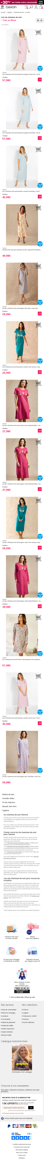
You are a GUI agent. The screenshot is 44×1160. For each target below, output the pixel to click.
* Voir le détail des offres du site (22, 997)
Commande (6, 1019)
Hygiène (5, 810)
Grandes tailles (8, 798)
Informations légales (22, 1150)
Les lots (27, 12)
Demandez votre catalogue (22, 1072)
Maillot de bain (8, 794)
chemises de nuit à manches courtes (18, 843)
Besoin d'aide (6, 1035)
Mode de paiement (8, 1022)
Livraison (5, 1016)
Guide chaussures (8, 1028)
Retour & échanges (8, 1013)
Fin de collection (8, 802)
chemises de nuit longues (14, 852)
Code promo (22, 1155)
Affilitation (22, 1158)
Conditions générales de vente (21, 1144)
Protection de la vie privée (22, 1147)
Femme (25, 1009)
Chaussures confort (30, 1016)
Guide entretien (7, 1032)
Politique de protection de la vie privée (12, 1113)
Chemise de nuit (19, 12)
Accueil (3, 12)
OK (31, 1108)
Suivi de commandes (9, 1009)
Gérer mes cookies (21, 1152)
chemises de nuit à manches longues (18, 846)
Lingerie (9, 12)
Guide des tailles (7, 1025)
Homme (26, 1019)
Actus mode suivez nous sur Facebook (19, 1118)
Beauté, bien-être (9, 806)
